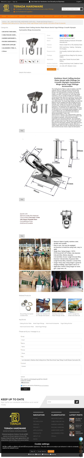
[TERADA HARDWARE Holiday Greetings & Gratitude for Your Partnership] (71, 433)
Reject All (33, 451)
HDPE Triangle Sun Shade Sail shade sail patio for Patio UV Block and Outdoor (75, 314)
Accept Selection (42, 451)
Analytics (39, 454)
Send (25, 389)
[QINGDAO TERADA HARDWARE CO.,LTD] (6, 8)
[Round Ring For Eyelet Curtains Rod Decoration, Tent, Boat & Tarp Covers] (27, 305)
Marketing (53, 454)
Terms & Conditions (44, 385)
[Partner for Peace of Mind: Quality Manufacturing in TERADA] (71, 427)
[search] (81, 9)
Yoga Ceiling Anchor (66, 323)
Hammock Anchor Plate (27, 326)
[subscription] (76, 402)
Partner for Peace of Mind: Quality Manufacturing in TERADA (79, 426)
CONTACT (72, 16)
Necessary (32, 454)
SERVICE (22, 16)
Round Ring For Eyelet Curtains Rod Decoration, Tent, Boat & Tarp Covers (26, 314)
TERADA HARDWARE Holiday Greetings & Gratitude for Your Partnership (79, 432)
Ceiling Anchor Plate (26, 323)
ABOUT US (57, 16)
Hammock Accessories (52, 323)
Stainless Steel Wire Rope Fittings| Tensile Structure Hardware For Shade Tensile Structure (59, 314)
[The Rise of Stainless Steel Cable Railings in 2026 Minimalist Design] (71, 420)
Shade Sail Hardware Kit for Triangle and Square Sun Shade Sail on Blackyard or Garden (43, 314)
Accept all (51, 451)
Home (4, 21)
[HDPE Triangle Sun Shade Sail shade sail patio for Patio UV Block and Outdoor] (75, 305)
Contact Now (51, 69)
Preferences (46, 454)
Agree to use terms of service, (35, 385)
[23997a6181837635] (81, 439)
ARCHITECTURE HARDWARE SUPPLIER (23, 21)
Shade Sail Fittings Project (44, 21)
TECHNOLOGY (12, 16)
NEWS (65, 16)
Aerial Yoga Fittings (38, 323)
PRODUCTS (48, 16)
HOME (4, 16)
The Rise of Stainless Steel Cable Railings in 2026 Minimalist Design (78, 419)
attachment (26, 382)
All (8, 21)
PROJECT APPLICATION (35, 16)
